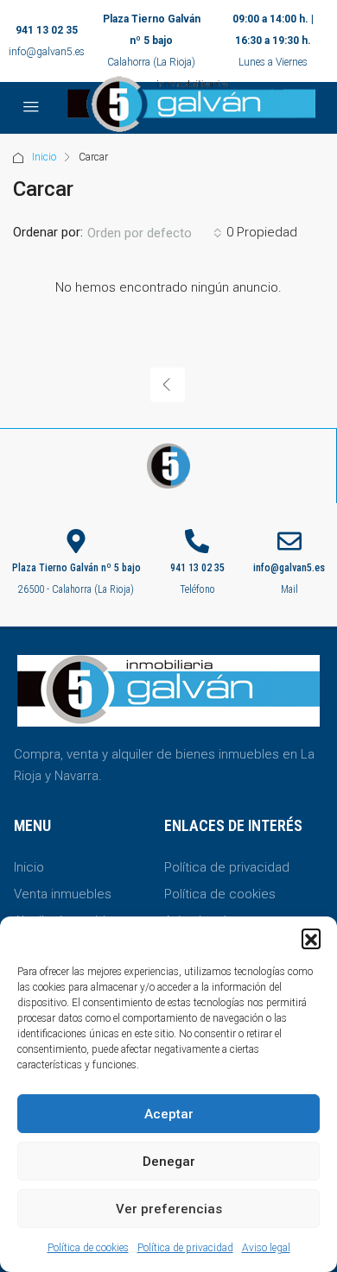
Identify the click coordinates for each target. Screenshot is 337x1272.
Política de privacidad (185, 1248)
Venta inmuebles (62, 894)
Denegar (169, 1161)
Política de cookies (88, 1248)
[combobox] (155, 233)
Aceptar (169, 1114)
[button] (311, 938)
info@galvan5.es (47, 52)
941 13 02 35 (47, 30)
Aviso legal (266, 1248)
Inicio (44, 157)
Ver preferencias (169, 1209)
